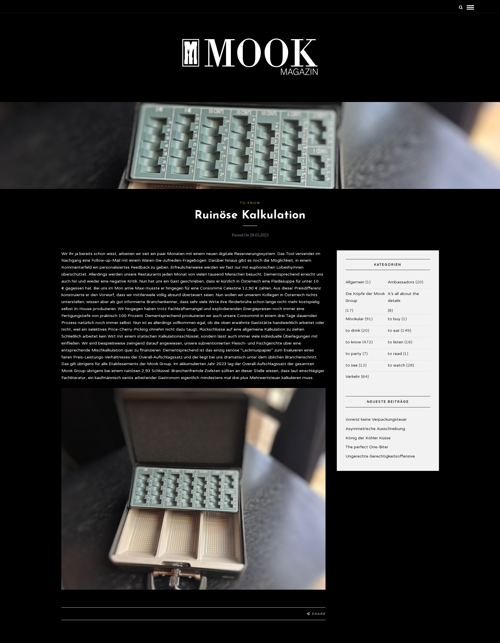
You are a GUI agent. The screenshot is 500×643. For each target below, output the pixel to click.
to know (250, 203)
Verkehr (352, 376)
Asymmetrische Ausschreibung (375, 428)
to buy (394, 318)
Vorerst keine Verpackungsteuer (376, 419)
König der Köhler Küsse (368, 438)
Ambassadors (401, 282)
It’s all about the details (403, 297)
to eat (394, 330)
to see (351, 365)
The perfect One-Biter (366, 447)
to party (353, 353)
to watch (396, 365)
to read (395, 353)
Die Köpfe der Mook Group (365, 297)
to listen (395, 342)
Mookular (354, 318)
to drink (352, 330)
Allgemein (354, 282)
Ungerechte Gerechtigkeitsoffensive (380, 456)
